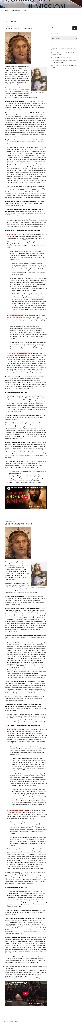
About (24, 10)
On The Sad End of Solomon (18, 28)
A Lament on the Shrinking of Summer (61, 57)
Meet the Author (15, 10)
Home (6, 10)
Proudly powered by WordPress (12, 1021)
